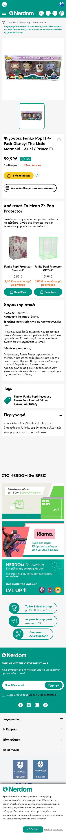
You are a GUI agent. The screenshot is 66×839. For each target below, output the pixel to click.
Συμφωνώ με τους (31, 694)
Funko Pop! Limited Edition (33, 22)
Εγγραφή (53, 685)
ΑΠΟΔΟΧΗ (33, 829)
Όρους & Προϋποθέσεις (42, 694)
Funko (12, 22)
